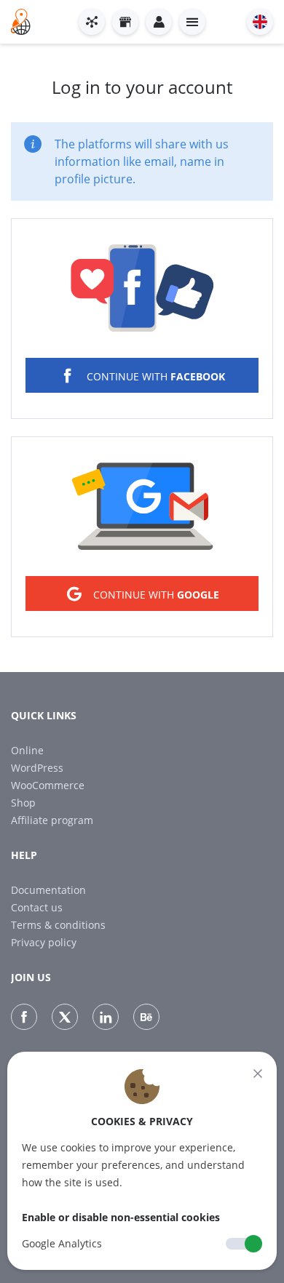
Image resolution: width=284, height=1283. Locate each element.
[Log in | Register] (159, 22)
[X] (65, 1017)
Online (27, 750)
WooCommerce (47, 785)
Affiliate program (52, 820)
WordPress (37, 768)
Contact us (37, 907)
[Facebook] (24, 1017)
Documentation (48, 890)
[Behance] (146, 1017)
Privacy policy (43, 942)
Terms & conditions (58, 925)
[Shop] (125, 22)
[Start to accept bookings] (92, 22)
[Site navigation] (192, 22)
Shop (23, 803)
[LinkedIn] (105, 1017)
